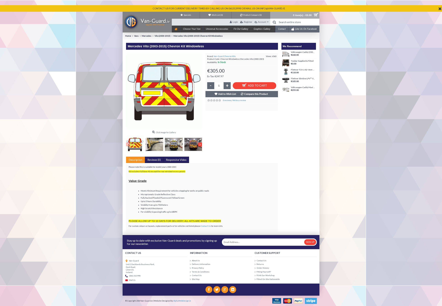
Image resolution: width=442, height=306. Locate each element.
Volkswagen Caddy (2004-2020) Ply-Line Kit (303, 52)
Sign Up (310, 242)
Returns (260, 264)
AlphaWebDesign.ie (182, 301)
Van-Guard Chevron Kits (225, 56)
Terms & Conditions (200, 271)
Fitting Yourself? (264, 271)
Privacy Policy (198, 268)
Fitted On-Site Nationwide (268, 279)
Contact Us (206, 226)
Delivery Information (201, 264)
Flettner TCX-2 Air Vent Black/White (303, 70)
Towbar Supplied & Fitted (302, 61)
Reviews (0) (154, 159)
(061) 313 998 (134, 276)
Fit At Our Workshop (266, 275)
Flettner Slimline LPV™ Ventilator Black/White (303, 78)
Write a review (239, 100)
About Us (196, 260)
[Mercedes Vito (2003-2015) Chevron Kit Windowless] (164, 91)
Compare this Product (256, 93)
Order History (263, 268)
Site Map (195, 279)
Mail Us (132, 280)
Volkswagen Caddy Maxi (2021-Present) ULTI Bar (303, 87)
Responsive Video (176, 159)
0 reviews (227, 100)
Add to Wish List (227, 93)
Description (135, 159)
